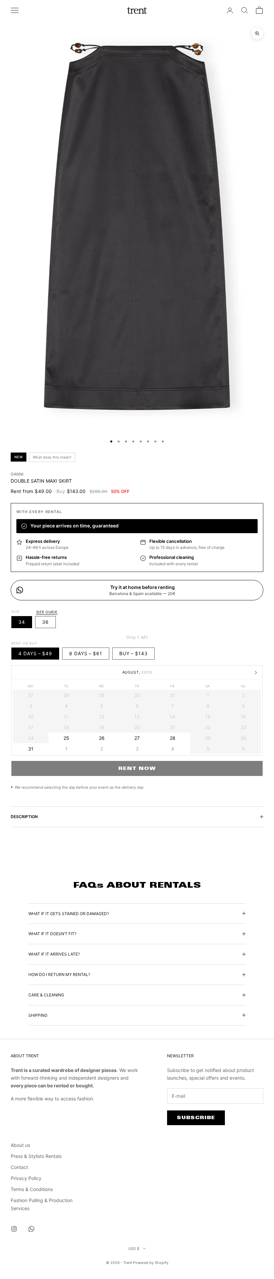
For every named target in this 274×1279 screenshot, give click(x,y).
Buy (133, 653)
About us (20, 1145)
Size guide (46, 612)
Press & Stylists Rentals (36, 1156)
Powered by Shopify (150, 1262)
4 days (35, 653)
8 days (85, 653)
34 (21, 622)
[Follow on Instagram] (14, 1228)
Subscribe (196, 1117)
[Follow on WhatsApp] (31, 1228)
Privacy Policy (26, 1178)
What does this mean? (52, 457)
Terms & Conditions (32, 1189)
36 (45, 622)
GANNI (17, 474)
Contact (19, 1167)
